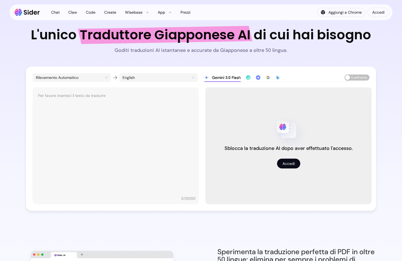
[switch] (357, 78)
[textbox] (115, 143)
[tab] (222, 77)
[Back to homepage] (27, 12)
